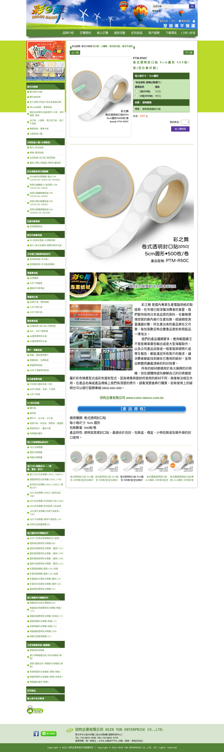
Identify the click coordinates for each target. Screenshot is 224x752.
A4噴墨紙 (34, 278)
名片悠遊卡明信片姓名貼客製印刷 (45, 102)
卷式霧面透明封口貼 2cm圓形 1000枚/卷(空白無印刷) (156, 480)
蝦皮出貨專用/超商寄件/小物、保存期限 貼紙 (47, 114)
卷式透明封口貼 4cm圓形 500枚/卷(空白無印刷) (106, 480)
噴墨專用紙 (32, 273)
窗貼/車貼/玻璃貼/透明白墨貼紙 (45, 163)
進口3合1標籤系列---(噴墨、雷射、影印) (39, 468)
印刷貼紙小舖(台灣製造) (39, 142)
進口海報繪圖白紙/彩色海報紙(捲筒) (46, 657)
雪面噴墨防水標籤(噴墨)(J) (43, 621)
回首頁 (194, 21)
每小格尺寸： (142, 76)
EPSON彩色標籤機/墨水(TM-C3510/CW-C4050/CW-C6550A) (45, 178)
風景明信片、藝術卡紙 (40, 428)
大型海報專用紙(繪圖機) (39, 645)
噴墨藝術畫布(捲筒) (39, 682)
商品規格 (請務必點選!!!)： (149, 82)
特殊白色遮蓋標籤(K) (40, 524)
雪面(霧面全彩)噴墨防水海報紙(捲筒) (46, 665)
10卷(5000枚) (147, 96)
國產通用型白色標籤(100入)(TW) (46, 479)
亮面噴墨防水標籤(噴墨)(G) (43, 626)
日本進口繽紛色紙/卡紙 (41, 384)
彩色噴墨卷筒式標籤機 (37, 171)
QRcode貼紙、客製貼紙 (41, 107)
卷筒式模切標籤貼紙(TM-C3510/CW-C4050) (42, 203)
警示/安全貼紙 (37, 147)
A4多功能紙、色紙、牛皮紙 (42, 389)
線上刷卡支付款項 (35, 698)
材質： (138, 102)
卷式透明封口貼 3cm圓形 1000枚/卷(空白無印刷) (81, 480)
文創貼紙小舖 (36, 134)
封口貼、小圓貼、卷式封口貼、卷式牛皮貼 (46, 122)
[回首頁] (48, 23)
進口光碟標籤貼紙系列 (37, 442)
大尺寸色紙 (35, 394)
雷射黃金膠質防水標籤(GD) (43, 543)
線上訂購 (102, 32)
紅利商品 (136, 32)
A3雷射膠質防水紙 (38, 341)
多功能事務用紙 (34, 379)
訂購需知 (85, 32)
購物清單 (185, 21)
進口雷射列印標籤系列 (37, 533)
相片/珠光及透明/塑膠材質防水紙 (46, 245)
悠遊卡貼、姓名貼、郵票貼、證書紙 (46, 423)
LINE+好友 (188, 32)
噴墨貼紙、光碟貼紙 (39, 360)
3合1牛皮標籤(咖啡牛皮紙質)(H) (45, 519)
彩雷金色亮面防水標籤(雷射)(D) (45, 584)
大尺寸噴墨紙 (36, 283)
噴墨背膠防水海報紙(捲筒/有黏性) (46, 677)
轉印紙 (33, 408)
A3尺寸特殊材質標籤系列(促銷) (45, 538)
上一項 (75, 52)
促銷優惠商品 (36, 226)
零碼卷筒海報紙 (37, 650)
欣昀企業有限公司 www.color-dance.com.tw (132, 398)
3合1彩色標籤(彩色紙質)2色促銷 (45, 506)
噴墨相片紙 (32, 297)
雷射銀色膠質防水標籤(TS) (43, 589)
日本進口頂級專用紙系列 (38, 254)
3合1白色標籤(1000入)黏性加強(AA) (45, 494)
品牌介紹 (68, 32)
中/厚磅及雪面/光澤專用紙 (42, 240)
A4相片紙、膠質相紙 (39, 302)
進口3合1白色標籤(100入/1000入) (46, 474)
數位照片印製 (36, 92)
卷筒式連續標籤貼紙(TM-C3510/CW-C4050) (42, 195)
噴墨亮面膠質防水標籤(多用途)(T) (46, 616)
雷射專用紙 (32, 321)
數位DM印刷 (35, 97)
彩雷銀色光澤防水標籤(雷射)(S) (45, 579)
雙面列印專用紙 (37, 288)
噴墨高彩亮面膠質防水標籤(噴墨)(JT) (46, 609)
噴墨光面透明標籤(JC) (40, 636)
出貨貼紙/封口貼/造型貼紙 (42, 158)
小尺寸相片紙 (36, 307)
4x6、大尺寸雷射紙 (39, 331)
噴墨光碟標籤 (36, 457)
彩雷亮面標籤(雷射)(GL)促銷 (44, 574)
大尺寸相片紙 (36, 312)
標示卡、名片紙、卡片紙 (41, 418)
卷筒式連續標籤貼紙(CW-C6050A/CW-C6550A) (42, 211)
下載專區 (171, 32)
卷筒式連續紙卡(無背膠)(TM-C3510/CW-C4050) (44, 186)
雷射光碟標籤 (36, 452)
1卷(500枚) (144, 91)
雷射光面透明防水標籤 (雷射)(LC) (47, 564)
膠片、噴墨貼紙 (34, 350)
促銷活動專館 (33, 221)
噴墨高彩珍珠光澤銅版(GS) (43, 603)
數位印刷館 (32, 87)
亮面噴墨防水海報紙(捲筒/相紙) (45, 672)
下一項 (188, 52)
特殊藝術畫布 (36, 433)
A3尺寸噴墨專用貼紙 (39, 370)
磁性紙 (33, 413)
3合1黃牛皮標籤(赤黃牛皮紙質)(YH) (45, 513)
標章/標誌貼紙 (37, 153)
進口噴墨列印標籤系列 (37, 598)
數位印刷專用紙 (34, 235)
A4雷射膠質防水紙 (38, 336)
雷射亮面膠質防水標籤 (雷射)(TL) (47, 548)
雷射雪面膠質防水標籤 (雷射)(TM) (47, 553)
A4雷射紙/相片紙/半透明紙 (43, 326)
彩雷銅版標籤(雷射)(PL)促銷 (44, 569)
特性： (138, 109)
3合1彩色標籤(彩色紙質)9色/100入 (47, 501)
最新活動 (119, 32)
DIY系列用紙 (33, 403)
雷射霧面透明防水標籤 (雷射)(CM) (47, 558)
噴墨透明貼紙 (36, 365)
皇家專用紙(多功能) (39, 259)
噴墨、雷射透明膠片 (39, 355)
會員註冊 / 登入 (167, 21)
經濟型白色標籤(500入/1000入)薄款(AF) (46, 486)
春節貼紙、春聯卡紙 (39, 129)
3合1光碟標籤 (36, 447)
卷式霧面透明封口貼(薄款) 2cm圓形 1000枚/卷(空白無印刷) (182, 480)
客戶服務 (154, 32)
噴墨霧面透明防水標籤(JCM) (43, 631)
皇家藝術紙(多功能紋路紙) (42, 264)
